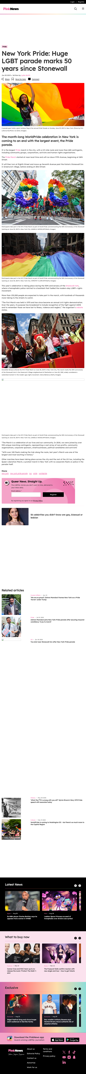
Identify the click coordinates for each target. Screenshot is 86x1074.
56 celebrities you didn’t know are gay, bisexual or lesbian (57, 516)
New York (5, 473)
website (79, 307)
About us (31, 1049)
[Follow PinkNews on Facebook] (69, 1052)
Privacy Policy (38, 500)
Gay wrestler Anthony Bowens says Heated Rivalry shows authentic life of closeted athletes (58, 1022)
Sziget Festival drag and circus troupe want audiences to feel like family (21, 1021)
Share (7, 79)
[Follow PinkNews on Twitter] (64, 1052)
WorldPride (43, 473)
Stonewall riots (72, 286)
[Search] (75, 9)
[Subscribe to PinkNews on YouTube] (64, 1057)
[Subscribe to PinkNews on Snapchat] (74, 1057)
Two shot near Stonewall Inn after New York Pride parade (53, 642)
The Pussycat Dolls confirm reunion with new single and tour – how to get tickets (59, 970)
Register (81, 2)
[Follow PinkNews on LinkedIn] (64, 1062)
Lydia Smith (25, 75)
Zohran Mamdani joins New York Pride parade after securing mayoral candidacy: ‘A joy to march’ (57, 621)
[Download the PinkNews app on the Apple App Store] (57, 1040)
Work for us (32, 1067)
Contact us (31, 1058)
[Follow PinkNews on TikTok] (74, 1052)
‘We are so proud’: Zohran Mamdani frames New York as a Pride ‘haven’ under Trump (55, 599)
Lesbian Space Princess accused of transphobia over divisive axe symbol (58, 917)
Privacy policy (49, 1056)
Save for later (20, 79)
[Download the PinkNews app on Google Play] (72, 1040)
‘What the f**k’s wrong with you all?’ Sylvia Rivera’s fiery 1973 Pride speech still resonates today (56, 801)
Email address (19, 491)
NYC (30, 473)
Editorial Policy (33, 1053)
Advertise (31, 1063)
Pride (5, 47)
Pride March (10, 157)
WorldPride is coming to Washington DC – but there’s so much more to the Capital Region (57, 823)
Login (72, 2)
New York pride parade (19, 473)
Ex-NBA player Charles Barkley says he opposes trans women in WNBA (22, 917)
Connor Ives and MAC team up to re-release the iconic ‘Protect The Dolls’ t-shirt (21, 971)
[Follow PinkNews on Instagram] (69, 1057)
